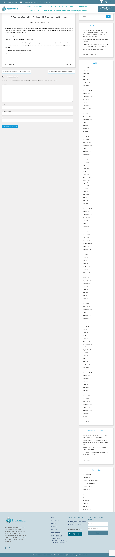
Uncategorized (87, 509)
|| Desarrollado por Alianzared (76, 555)
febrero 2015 (86, 396)
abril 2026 (85, 76)
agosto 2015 (86, 378)
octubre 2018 (86, 278)
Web (3, 118)
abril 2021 (85, 197)
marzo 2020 (86, 232)
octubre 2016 (86, 347)
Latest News (86, 489)
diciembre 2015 (87, 370)
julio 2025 (85, 102)
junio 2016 (85, 355)
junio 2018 (85, 289)
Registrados (86, 500)
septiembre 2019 (87, 249)
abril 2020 (85, 229)
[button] (101, 2)
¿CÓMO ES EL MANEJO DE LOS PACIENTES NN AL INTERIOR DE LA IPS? (96, 442)
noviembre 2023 (87, 119)
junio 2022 (85, 160)
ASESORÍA (69, 7)
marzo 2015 (86, 393)
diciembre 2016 (87, 341)
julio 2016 (85, 353)
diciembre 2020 (87, 206)
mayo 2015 (86, 387)
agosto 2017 (86, 318)
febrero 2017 (86, 335)
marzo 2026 (86, 79)
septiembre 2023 (87, 125)
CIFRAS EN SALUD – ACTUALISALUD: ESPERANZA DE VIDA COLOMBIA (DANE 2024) (58, 11)
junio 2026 (85, 70)
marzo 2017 (86, 332)
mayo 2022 (86, 163)
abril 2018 (85, 295)
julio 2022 (85, 157)
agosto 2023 (86, 128)
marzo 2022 (86, 168)
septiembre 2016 (87, 350)
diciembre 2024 (87, 108)
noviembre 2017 (87, 309)
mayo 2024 (86, 111)
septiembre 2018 (87, 281)
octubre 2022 (86, 148)
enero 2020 (86, 237)
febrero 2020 (86, 235)
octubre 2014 (86, 407)
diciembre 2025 (87, 88)
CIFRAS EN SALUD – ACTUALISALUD (92, 480)
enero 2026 (86, 85)
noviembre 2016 (87, 344)
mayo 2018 (86, 292)
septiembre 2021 (87, 183)
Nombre (4, 105)
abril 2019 (85, 260)
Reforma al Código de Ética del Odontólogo (60, 71)
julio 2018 (85, 286)
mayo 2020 (86, 226)
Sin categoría (10, 64)
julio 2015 (85, 381)
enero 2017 (86, 338)
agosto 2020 (86, 217)
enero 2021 (86, 203)
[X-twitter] (9, 548)
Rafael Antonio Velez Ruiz (90, 457)
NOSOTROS (38, 7)
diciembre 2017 (87, 306)
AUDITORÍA (59, 7)
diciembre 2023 (87, 117)
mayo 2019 (86, 258)
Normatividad (86, 492)
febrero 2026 (86, 82)
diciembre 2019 (87, 240)
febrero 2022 (86, 171)
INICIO (29, 7)
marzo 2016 (86, 361)
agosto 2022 (86, 154)
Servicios (85, 503)
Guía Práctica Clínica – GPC (90, 483)
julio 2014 (85, 416)
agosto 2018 (86, 283)
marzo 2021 (86, 200)
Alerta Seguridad (87, 474)
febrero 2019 (86, 266)
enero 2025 (86, 105)
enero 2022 (86, 174)
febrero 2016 (86, 364)
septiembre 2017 (87, 315)
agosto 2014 (86, 413)
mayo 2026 (86, 73)
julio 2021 (85, 188)
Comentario (5, 84)
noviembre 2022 (87, 145)
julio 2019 (85, 255)
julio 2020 (85, 220)
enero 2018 (86, 304)
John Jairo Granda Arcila (43, 22)
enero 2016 (86, 367)
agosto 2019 (86, 252)
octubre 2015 (86, 376)
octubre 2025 (86, 94)
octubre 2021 (86, 180)
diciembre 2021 (87, 177)
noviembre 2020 (87, 209)
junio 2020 (85, 223)
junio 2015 (85, 384)
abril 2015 (85, 390)
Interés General (87, 486)
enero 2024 (86, 114)
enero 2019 (86, 269)
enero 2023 (86, 140)
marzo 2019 (86, 263)
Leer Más (68, 64)
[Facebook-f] (6, 548)
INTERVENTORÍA (82, 7)
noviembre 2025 (87, 91)
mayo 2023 (86, 137)
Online (85, 498)
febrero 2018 (86, 301)
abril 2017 (85, 330)
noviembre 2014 (87, 404)
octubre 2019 (86, 246)
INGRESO (48, 7)
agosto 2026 (86, 68)
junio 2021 (85, 191)
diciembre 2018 (87, 272)
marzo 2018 (86, 298)
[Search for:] (96, 16)
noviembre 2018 (87, 275)
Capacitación (86, 477)
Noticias (85, 495)
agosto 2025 (86, 99)
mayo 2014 (86, 422)
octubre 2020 (86, 212)
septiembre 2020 (87, 214)
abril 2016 (85, 358)
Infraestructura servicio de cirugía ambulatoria (17, 71)
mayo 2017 (86, 327)
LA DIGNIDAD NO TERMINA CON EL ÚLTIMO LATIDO (96, 49)
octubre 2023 (86, 122)
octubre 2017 (86, 312)
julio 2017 (85, 321)
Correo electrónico (7, 111)
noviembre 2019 (87, 243)
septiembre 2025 (87, 96)
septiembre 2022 (87, 151)
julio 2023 (85, 131)
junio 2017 (85, 324)
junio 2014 (85, 419)
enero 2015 (86, 399)
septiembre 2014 (87, 410)
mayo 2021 (86, 194)
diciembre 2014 (87, 401)
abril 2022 (85, 165)
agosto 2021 (86, 186)
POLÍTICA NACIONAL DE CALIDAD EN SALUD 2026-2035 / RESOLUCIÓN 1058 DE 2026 (96, 459)
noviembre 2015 (87, 373)
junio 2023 (85, 134)
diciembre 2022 (87, 142)
